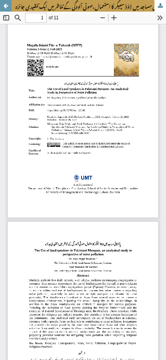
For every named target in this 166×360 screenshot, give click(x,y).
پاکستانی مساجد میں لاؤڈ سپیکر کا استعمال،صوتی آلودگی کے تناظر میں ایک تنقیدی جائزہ (90, 6)
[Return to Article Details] (6, 6)
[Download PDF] (160, 6)
